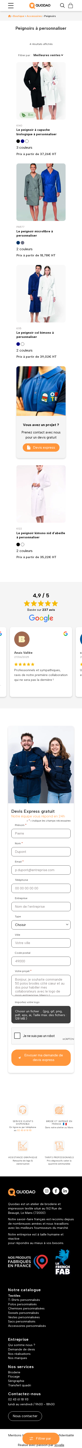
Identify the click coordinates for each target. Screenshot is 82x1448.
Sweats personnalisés (23, 1313)
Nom (19, 843)
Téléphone (21, 879)
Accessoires (34, 16)
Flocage (14, 1376)
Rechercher (62, 5)
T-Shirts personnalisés (24, 1300)
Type (18, 916)
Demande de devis (21, 1349)
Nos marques (17, 1358)
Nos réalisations (19, 1354)
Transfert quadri (19, 1385)
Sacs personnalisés (21, 1321)
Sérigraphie (16, 1381)
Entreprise (21, 898)
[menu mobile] (11, 5)
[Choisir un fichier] (41, 1014)
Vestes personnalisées (24, 1317)
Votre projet (23, 971)
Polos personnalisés (22, 1304)
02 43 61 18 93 (24, 1130)
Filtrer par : (44, 1438)
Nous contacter (25, 1416)
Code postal (22, 952)
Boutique (18, 16)
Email (19, 861)
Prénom (20, 825)
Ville (17, 934)
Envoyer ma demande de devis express (43, 1057)
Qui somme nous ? (21, 1345)
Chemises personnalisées (26, 1308)
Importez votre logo (27, 1002)
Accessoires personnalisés (27, 1326)
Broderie (14, 1372)
